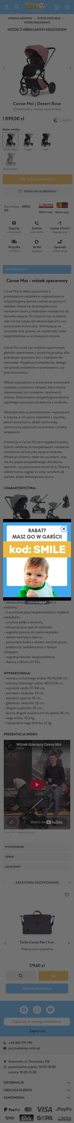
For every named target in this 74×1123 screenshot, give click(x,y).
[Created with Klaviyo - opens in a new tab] (37, 602)
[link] (37, 559)
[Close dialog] (64, 529)
